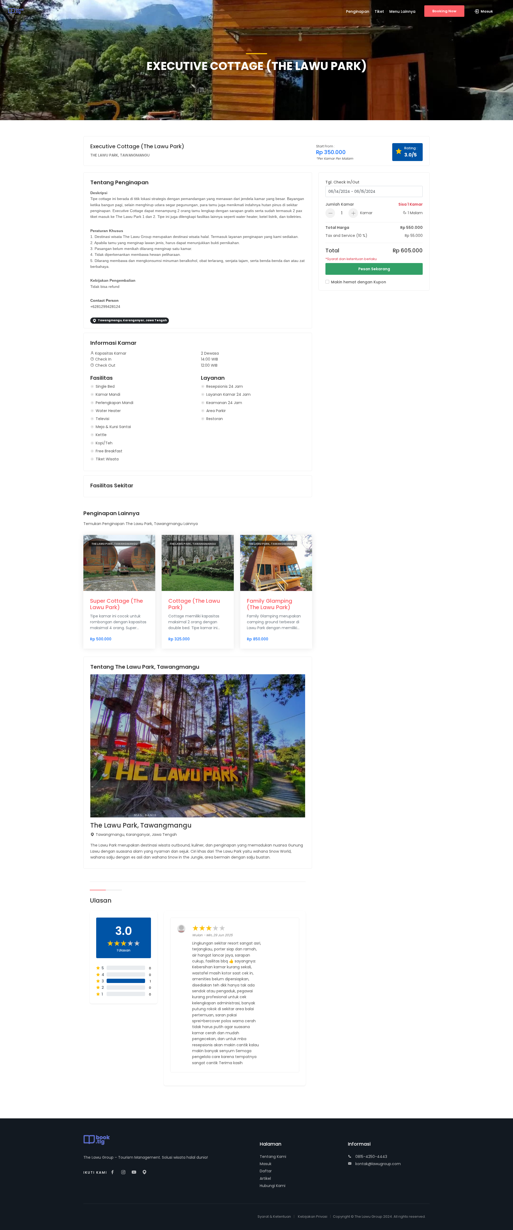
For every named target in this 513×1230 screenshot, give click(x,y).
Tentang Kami (273, 1156)
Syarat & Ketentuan (274, 1216)
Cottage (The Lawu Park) (194, 604)
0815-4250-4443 (370, 1156)
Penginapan (357, 11)
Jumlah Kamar (339, 204)
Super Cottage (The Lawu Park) (116, 604)
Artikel (265, 1178)
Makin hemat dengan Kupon (358, 282)
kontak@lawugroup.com (377, 1163)
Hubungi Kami (272, 1185)
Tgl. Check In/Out (342, 182)
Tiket (379, 11)
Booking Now (444, 11)
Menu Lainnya (402, 11)
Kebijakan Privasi (312, 1216)
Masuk (265, 1163)
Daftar (266, 1171)
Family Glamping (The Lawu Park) (269, 604)
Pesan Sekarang (374, 269)
